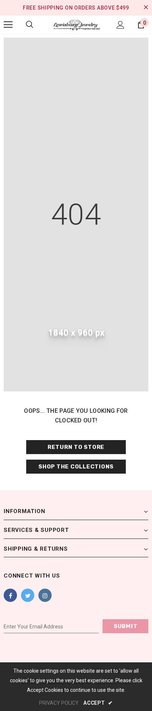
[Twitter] (27, 595)
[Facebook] (10, 595)
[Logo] (76, 24)
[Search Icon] (29, 24)
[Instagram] (45, 595)
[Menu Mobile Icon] (8, 24)
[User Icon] (120, 25)
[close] (145, 7)
